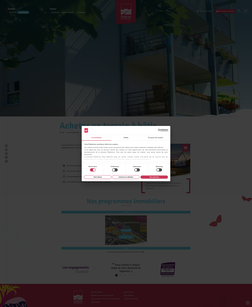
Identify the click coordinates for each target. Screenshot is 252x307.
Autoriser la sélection (126, 177)
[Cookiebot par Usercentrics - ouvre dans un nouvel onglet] (159, 130)
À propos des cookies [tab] (155, 137)
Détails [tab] (126, 137)
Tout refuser (98, 177)
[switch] (115, 169)
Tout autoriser (154, 177)
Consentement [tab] (96, 137)
